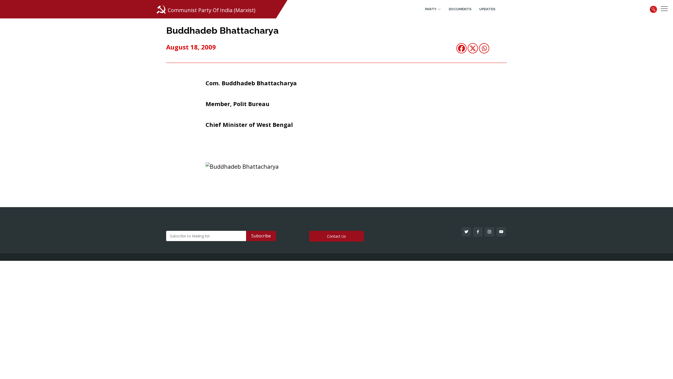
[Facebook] (461, 48)
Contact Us (336, 236)
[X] (473, 48)
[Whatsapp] (484, 48)
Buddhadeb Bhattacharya (222, 30)
